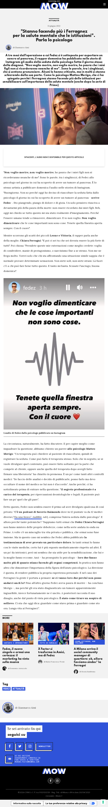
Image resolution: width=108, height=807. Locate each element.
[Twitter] (20, 746)
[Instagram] (30, 746)
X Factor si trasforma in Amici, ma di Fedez (51, 652)
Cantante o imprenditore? (16, 643)
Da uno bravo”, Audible (28, 517)
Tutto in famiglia (48, 643)
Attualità (54, 21)
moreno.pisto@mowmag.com (27, 762)
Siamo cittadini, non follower (85, 642)
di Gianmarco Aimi (21, 47)
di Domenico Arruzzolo (17, 668)
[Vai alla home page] (54, 6)
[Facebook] (10, 746)
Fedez (6, 689)
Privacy (59, 796)
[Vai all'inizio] (54, 771)
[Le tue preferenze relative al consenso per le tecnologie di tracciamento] (103, 802)
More (6, 618)
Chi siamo (50, 796)
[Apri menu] (104, 4)
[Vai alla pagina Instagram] (57, 781)
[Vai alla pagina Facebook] (50, 781)
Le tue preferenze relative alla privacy (66, 803)
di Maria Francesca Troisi (54, 662)
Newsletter (44, 746)
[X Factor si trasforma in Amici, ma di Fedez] (53, 634)
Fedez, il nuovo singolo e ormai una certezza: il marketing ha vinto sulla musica (16, 656)
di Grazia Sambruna (87, 672)
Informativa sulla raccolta (27, 803)
